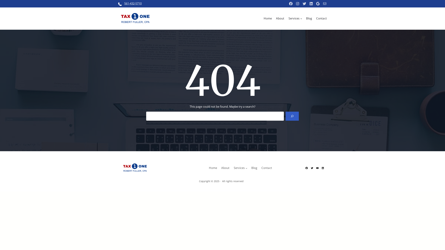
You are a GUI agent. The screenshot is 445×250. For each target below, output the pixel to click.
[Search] (292, 116)
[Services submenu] (301, 18)
